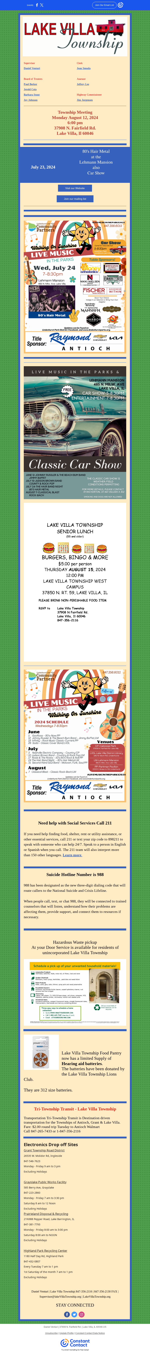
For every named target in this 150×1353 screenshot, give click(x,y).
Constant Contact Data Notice (90, 1333)
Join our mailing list (75, 198)
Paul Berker (30, 84)
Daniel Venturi (32, 68)
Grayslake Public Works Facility (45, 1182)
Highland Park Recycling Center (45, 1251)
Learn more (72, 855)
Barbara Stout (32, 94)
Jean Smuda (84, 68)
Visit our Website (75, 188)
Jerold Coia (30, 89)
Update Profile (66, 1333)
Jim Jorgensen (85, 100)
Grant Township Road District (44, 1150)
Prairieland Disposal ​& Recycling (46, 1214)
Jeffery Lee (83, 84)
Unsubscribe (51, 1333)
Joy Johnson (31, 100)
